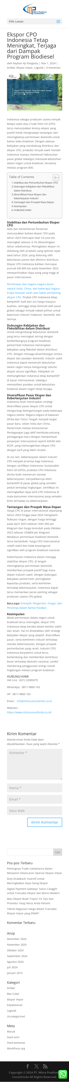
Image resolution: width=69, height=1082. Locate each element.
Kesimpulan (20, 206)
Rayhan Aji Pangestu (25, 63)
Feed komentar (16, 1042)
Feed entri (13, 1037)
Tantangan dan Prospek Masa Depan (34, 202)
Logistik (38, 67)
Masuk (11, 1031)
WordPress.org (16, 1048)
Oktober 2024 (15, 950)
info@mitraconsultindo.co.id (34, 701)
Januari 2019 (14, 973)
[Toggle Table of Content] (54, 178)
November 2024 (16, 944)
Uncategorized (16, 1016)
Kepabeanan (15, 1005)
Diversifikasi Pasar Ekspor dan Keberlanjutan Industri (30, 196)
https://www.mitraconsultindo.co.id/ (29, 712)
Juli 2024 (12, 967)
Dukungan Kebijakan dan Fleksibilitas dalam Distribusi (34, 188)
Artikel (11, 67)
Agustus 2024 (15, 961)
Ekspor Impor (24, 67)
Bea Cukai (13, 993)
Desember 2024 (16, 939)
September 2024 (17, 956)
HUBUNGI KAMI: (23, 210)
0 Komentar (53, 67)
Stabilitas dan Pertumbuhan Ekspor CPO (36, 182)
